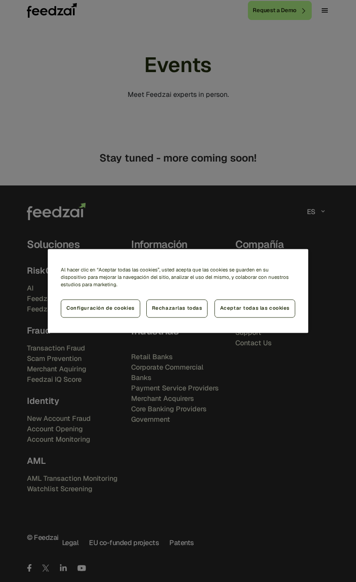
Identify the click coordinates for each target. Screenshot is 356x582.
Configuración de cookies (100, 308)
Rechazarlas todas (177, 308)
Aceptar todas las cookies (255, 308)
